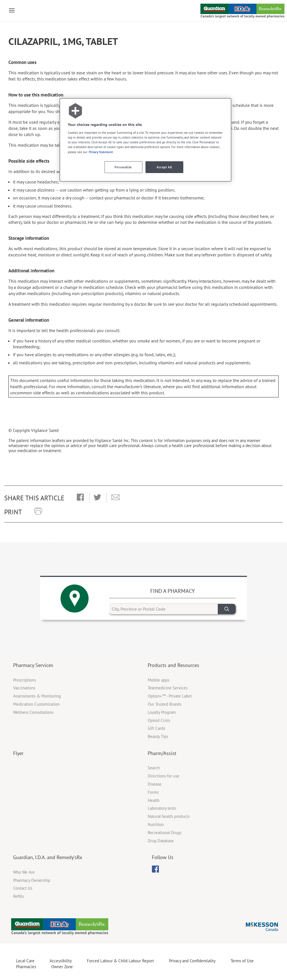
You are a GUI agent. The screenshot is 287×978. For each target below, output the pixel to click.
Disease (154, 784)
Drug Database (161, 840)
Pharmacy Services (33, 665)
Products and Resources (173, 665)
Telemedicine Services (168, 688)
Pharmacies (26, 966)
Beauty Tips (158, 736)
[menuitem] (155, 869)
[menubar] (155, 869)
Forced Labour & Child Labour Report (120, 960)
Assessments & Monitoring (37, 696)
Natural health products (168, 816)
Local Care (25, 960)
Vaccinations (24, 688)
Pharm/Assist (162, 753)
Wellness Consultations (33, 712)
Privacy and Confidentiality (192, 960)
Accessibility (61, 960)
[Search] (227, 609)
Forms (153, 792)
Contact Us (22, 888)
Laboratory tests (162, 808)
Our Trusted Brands (164, 704)
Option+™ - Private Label (170, 696)
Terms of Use (242, 960)
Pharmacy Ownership (31, 880)
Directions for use (163, 776)
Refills (18, 896)
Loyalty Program (162, 712)
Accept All (164, 167)
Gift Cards (156, 728)
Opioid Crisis (159, 720)
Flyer (18, 753)
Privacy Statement (101, 152)
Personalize (123, 167)
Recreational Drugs (164, 832)
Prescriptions (24, 680)
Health (153, 800)
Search (154, 767)
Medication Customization (36, 704)
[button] (80, 497)
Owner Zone (62, 966)
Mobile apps (158, 680)
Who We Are (24, 872)
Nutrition (156, 824)
